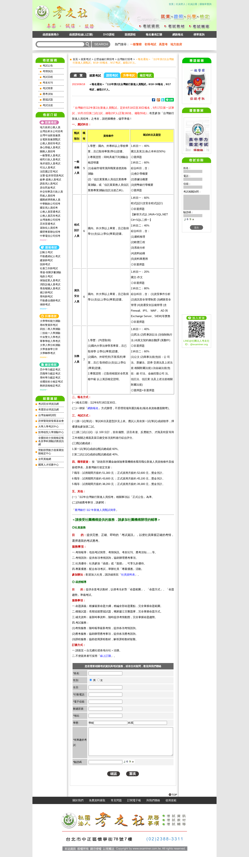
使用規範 (171, 800)
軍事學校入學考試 (50, 341)
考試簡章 (48, 88)
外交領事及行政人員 (51, 191)
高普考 (163, 44)
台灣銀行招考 (125, 59)
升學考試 (129, 75)
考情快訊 (48, 71)
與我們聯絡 (153, 800)
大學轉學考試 (47, 353)
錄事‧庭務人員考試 (50, 179)
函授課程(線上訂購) (81, 34)
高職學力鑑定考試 (50, 373)
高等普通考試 (47, 223)
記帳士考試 (46, 252)
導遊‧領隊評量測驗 (50, 272)
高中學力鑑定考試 (50, 369)
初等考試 (150, 44)
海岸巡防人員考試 (50, 163)
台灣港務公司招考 (50, 219)
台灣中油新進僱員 (50, 135)
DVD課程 (108, 34)
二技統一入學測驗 (50, 333)
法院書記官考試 (49, 171)
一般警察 (136, 44)
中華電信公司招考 (50, 235)
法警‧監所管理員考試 (52, 175)
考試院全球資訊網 (48, 404)
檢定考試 (145, 75)
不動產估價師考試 (50, 300)
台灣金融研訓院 (47, 415)
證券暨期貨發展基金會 (51, 421)
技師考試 (45, 264)
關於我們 (78, 800)
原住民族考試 (47, 187)
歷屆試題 (48, 99)
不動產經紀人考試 (50, 256)
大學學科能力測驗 (50, 320)
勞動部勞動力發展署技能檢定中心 (51, 452)
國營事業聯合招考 (50, 231)
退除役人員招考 (49, 227)
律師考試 (45, 304)
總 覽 (78, 75)
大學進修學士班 (49, 349)
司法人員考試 (47, 167)
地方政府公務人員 (50, 127)
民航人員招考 (47, 195)
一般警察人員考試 (50, 155)
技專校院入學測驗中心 (51, 432)
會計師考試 (46, 292)
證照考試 (112, 75)
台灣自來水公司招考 (51, 131)
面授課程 (130, 34)
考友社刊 (48, 82)
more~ (43, 239)
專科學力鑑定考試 (50, 377)
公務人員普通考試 (50, 211)
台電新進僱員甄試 (50, 139)
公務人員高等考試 (50, 215)
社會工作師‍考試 (49, 268)
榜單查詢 (199, 34)
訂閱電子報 (134, 800)
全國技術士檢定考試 (51, 381)
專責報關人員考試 (50, 288)
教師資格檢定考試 (50, 385)
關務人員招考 (47, 151)
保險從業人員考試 (50, 280)
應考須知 (48, 94)
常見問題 (116, 800)
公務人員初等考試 (50, 143)
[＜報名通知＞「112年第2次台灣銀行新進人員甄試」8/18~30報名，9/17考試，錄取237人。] (153, 100)
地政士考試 (46, 276)
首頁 (171, 4)
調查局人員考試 (49, 183)
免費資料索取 (97, 800)
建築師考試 (46, 260)
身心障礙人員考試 (50, 147)
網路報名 (177, 34)
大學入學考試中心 (48, 426)
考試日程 (48, 77)
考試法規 (48, 105)
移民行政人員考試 (50, 159)
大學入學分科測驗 (50, 345)
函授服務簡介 (51, 34)
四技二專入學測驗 (50, 328)
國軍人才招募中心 (48, 464)
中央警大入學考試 (50, 337)
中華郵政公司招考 (50, 203)
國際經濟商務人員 (50, 199)
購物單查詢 (205, 4)
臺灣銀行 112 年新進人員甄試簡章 (95, 509)
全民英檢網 (44, 459)
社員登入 (180, 4)
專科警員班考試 (49, 324)
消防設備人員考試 (50, 284)
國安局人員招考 (49, 207)
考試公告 (48, 65)
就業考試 (86, 59)
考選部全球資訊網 (48, 409)
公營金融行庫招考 (104, 59)
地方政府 (176, 44)
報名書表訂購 (154, 34)
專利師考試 (46, 296)
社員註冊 (192, 4)
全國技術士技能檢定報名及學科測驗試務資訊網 (51, 441)
